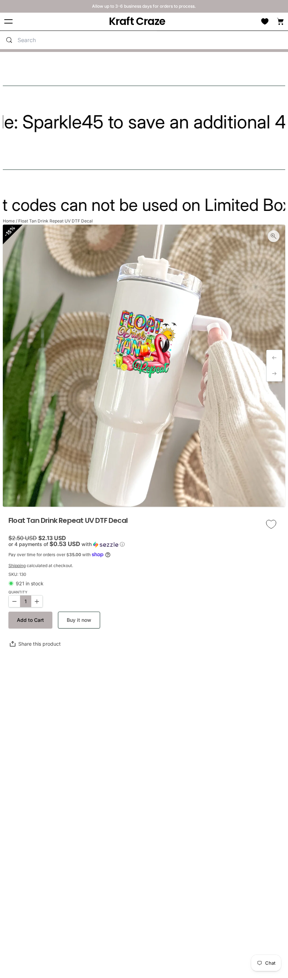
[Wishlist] (265, 21)
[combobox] (86, 40)
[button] (144, 544)
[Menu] (8, 22)
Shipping (17, 565)
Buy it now (79, 620)
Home (9, 221)
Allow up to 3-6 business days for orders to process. (144, 6)
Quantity (17, 592)
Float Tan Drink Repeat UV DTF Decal (55, 221)
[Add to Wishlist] (271, 524)
